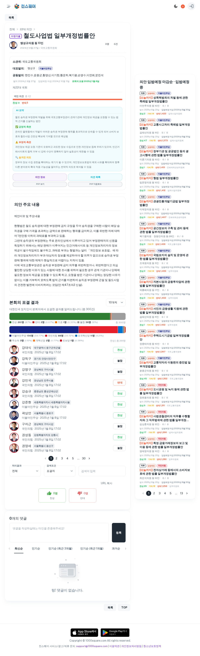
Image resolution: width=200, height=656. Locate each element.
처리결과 (16, 465)
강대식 (26, 348)
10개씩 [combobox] (113, 302)
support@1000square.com (92, 646)
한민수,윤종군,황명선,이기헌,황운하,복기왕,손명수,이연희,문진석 (64, 75)
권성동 (26, 435)
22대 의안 (26, 29)
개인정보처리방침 (131, 646)
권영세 (26, 446)
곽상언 (26, 413)
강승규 (26, 391)
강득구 (26, 358)
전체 (12, 29)
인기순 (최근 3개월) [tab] (60, 548)
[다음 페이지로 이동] (89, 458)
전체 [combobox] (15, 470)
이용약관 (114, 646)
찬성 (119, 349)
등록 (118, 532)
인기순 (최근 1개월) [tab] (92, 548)
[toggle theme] (176, 6)
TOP (124, 607)
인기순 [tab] (36, 548)
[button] (182, 6)
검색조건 (51, 465)
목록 (11, 17)
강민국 (26, 380)
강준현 (26, 402)
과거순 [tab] (116, 548)
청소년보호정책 (152, 646)
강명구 (26, 369)
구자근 (26, 424)
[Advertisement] (165, 47)
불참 (119, 360)
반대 (119, 382)
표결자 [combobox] (51, 470)
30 (84, 458)
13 (181, 493)
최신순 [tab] (19, 548)
